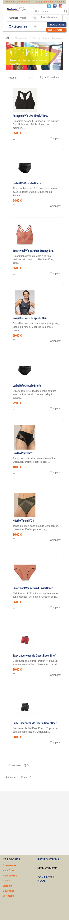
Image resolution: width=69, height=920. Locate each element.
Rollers (7, 880)
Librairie (7, 885)
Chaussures (9, 865)
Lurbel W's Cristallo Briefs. (27, 385)
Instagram (61, 6)
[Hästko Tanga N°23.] (25, 504)
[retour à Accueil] (7, 38)
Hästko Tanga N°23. (23, 520)
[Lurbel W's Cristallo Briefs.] (25, 369)
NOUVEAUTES (56, 30)
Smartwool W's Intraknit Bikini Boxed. (33, 588)
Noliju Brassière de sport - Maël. (30, 318)
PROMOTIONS (56, 24)
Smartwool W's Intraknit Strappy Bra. (33, 250)
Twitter (50, 6)
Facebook (56, 6)
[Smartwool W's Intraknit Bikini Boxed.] (25, 572)
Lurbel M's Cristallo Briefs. (27, 183)
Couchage (8, 891)
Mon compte (47, 868)
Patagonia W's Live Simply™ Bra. (30, 115)
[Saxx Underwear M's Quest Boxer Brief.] (25, 639)
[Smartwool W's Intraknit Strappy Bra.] (25, 234)
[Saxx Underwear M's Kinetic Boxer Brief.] (25, 707)
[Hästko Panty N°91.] (25, 437)
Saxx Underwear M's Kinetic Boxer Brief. (35, 723)
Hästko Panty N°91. (23, 453)
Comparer (55, 138)
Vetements (20, 38)
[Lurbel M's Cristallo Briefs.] (25, 167)
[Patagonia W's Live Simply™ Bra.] (25, 99)
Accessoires (10, 875)
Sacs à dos (9, 870)
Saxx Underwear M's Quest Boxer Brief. (34, 655)
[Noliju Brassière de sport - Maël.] (25, 302)
